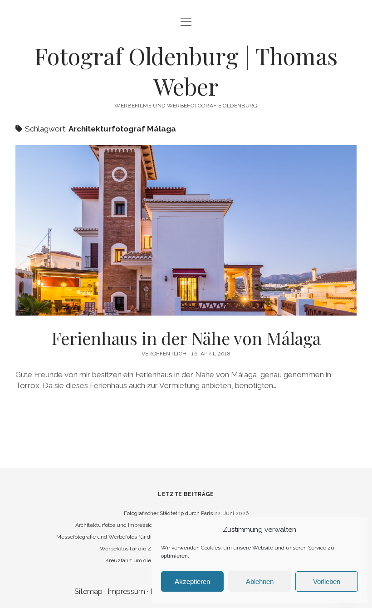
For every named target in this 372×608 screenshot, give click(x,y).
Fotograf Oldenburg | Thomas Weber (186, 71)
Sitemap (88, 591)
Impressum (126, 591)
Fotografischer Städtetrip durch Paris (168, 513)
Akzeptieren (192, 581)
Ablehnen (260, 581)
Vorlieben (326, 581)
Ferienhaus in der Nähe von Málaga (186, 230)
